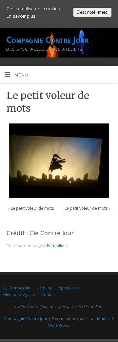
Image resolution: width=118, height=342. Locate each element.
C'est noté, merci (92, 12)
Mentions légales (19, 294)
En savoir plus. (21, 16)
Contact (48, 294)
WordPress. (59, 325)
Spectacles (69, 288)
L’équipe (44, 288)
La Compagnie (16, 288)
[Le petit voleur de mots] (59, 160)
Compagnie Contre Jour (47, 39)
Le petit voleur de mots (32, 208)
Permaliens (57, 246)
